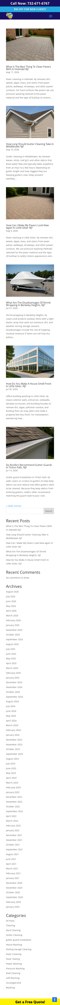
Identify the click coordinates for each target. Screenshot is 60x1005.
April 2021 (11, 863)
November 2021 (14, 840)
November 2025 (14, 629)
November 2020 (14, 887)
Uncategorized (13, 982)
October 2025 (13, 634)
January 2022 (12, 830)
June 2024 (11, 711)
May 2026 (11, 606)
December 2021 (14, 835)
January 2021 (12, 878)
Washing (10, 987)
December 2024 (14, 682)
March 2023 (12, 782)
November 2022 (14, 801)
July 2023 (10, 763)
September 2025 (14, 639)
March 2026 (12, 615)
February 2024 (13, 730)
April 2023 (11, 777)
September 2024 (14, 696)
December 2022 (14, 796)
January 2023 (12, 792)
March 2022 (12, 820)
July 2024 (10, 706)
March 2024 (12, 725)
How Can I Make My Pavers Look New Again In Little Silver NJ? (27, 226)
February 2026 (13, 620)
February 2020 (13, 902)
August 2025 (12, 644)
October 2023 (13, 749)
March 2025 (12, 668)
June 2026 (11, 601)
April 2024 (11, 720)
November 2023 (14, 744)
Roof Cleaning (13, 973)
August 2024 (12, 701)
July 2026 (10, 596)
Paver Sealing (13, 958)
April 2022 (11, 816)
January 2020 (12, 906)
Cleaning (10, 925)
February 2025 (13, 672)
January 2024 (12, 734)
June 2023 (11, 768)
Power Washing (14, 963)
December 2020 (14, 882)
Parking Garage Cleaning (18, 949)
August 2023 (12, 758)
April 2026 (11, 610)
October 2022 (13, 806)
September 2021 (14, 849)
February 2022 (13, 825)
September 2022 (14, 811)
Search (48, 511)
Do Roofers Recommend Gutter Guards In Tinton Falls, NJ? (29, 466)
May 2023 (11, 773)
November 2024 (14, 687)
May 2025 (11, 658)
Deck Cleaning (13, 930)
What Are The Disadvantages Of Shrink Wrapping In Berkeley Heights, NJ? (28, 304)
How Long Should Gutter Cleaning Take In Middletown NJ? (30, 145)
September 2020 (14, 897)
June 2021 (11, 859)
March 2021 (12, 868)
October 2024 (13, 691)
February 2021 (13, 873)
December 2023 (14, 739)
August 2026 (12, 591)
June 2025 (11, 653)
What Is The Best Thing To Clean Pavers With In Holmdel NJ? (28, 68)
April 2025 (11, 663)
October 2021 (13, 844)
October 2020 (13, 892)
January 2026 (12, 625)
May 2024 (11, 715)
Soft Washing (13, 977)
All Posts (10, 920)
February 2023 (13, 787)
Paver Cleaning (13, 954)
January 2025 (12, 677)
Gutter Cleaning (14, 935)
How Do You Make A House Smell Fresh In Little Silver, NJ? (28, 385)
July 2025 (10, 649)
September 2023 (14, 753)
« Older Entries (13, 505)
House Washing (14, 944)
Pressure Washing (15, 968)
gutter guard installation (18, 939)
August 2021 (12, 854)
